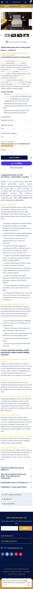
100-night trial (7, 499)
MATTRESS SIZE (6, 117)
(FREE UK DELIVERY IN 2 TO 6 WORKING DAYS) (15, 144)
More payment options (16, 167)
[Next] (30, 35)
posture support (13, 82)
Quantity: (3, 149)
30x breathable (7, 71)
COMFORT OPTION (7, 125)
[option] (16, 21)
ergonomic (18, 63)
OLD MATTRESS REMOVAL (9, 133)
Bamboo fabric (13, 69)
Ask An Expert (23, 42)
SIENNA (3, 61)
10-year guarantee (9, 503)
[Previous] (2, 21)
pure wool (28, 69)
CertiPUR (7, 99)
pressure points (27, 80)
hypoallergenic (17, 84)
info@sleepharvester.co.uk (15, 548)
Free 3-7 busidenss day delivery (12, 494)
